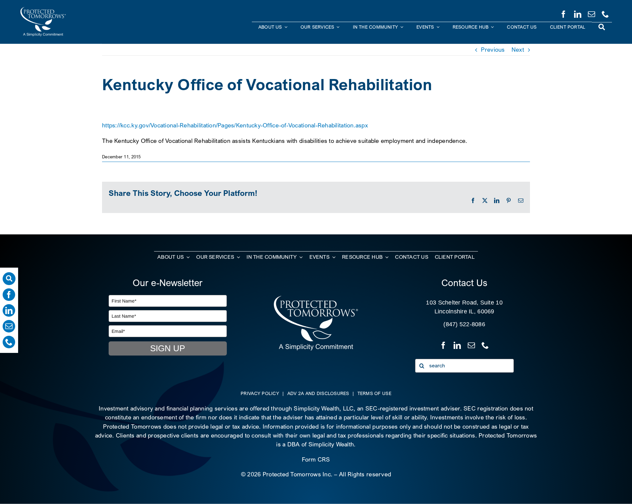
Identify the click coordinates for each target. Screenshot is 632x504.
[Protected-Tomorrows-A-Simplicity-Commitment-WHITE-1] (315, 297)
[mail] (591, 13)
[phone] (605, 13)
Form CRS (316, 459)
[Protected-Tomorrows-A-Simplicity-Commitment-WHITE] (43, 9)
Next (518, 49)
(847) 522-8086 (464, 324)
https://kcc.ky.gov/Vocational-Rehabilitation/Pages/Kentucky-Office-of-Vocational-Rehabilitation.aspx (235, 125)
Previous (493, 49)
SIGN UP (167, 348)
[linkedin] (577, 13)
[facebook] (563, 13)
